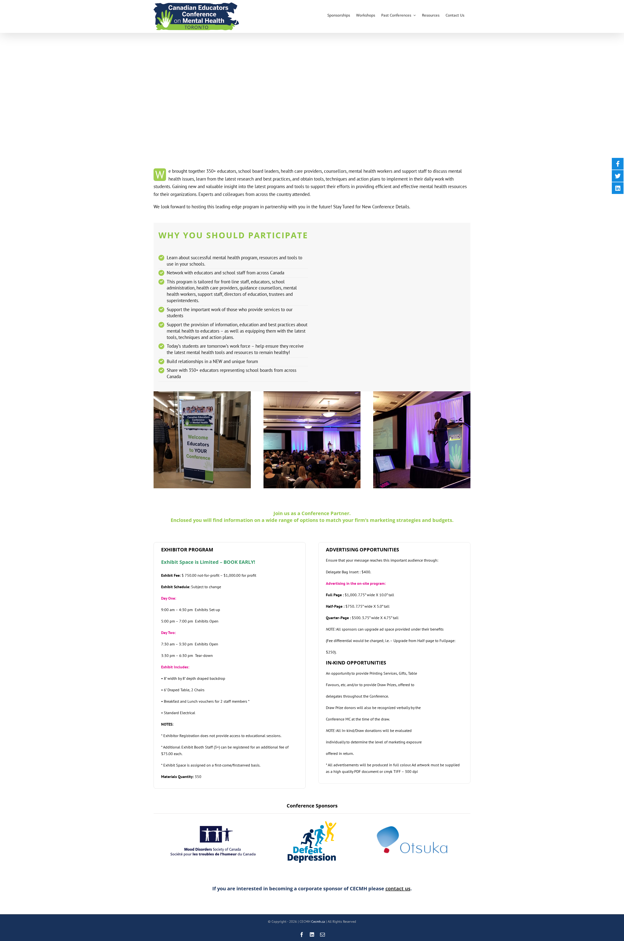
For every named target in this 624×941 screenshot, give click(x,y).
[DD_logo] (312, 823)
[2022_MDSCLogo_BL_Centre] (213, 828)
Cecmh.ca (318, 921)
